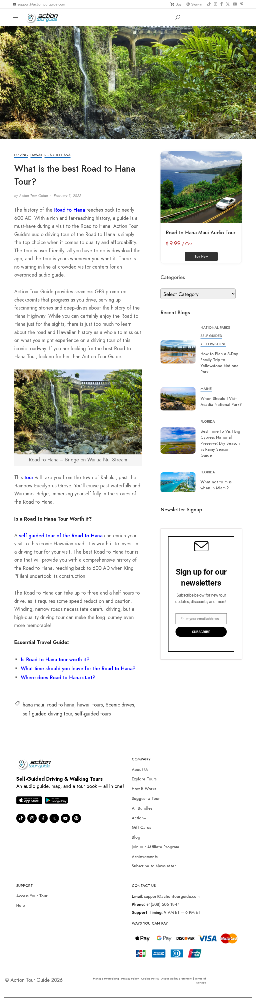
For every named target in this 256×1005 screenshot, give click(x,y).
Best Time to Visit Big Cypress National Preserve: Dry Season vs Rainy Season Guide (220, 443)
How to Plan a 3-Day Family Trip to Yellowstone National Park (220, 363)
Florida (207, 421)
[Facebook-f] (43, 818)
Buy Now (201, 256)
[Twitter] (54, 818)
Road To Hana (57, 154)
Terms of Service (200, 981)
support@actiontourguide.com (41, 4)
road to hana (60, 704)
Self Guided (211, 335)
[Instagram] (215, 4)
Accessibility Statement (176, 979)
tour (29, 477)
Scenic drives (120, 704)
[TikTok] (209, 4)
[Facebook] (221, 4)
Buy (179, 4)
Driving (21, 154)
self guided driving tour (47, 713)
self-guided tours (93, 713)
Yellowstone (213, 343)
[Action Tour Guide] (43, 16)
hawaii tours (90, 704)
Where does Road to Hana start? (58, 677)
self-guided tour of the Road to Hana (60, 535)
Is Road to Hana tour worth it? (55, 659)
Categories (172, 277)
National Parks (215, 327)
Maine (206, 388)
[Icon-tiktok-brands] (21, 818)
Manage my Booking (106, 979)
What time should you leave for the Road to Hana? (78, 668)
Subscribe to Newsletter (154, 866)
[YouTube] (235, 4)
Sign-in (196, 4)
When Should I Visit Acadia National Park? (221, 401)
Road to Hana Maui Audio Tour (201, 232)
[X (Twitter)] (228, 4)
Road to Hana (69, 210)
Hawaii (36, 154)
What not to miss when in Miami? (216, 485)
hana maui (33, 704)
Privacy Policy (130, 979)
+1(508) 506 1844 (163, 904)
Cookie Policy (150, 979)
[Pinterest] (241, 4)
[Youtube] (65, 818)
